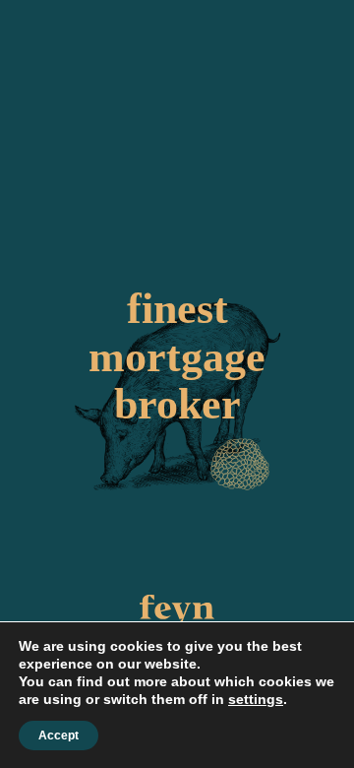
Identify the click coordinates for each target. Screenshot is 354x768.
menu (333, 39)
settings (255, 699)
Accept (58, 735)
